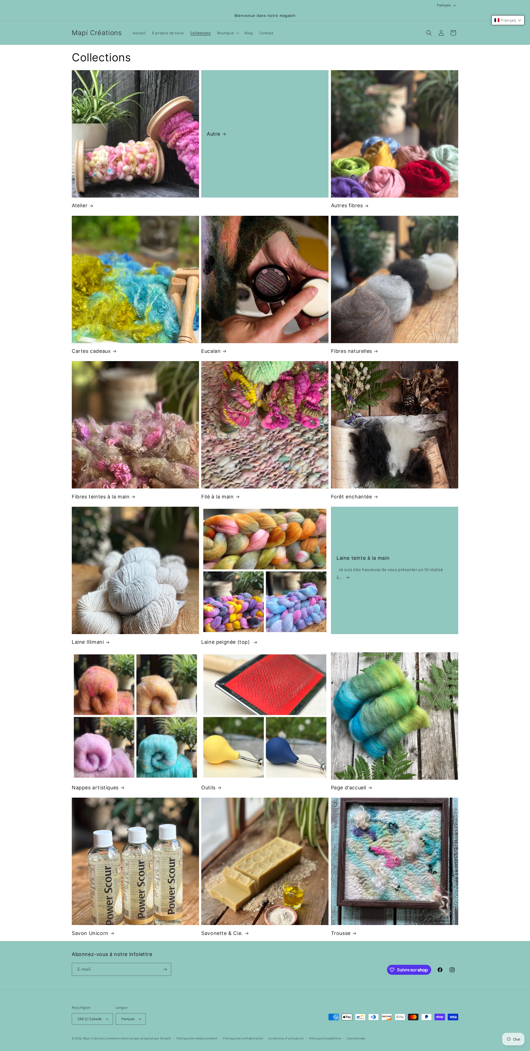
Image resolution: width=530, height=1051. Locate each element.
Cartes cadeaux (91, 351)
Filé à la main (217, 497)
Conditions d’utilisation (286, 1038)
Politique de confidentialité (243, 1038)
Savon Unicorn (90, 933)
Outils (208, 787)
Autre (213, 134)
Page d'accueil (348, 787)
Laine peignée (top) (226, 642)
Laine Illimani (88, 642)
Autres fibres (347, 205)
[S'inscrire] (165, 969)
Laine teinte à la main (362, 558)
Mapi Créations (94, 1038)
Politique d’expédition (325, 1038)
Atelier (80, 205)
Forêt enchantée (351, 497)
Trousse (341, 933)
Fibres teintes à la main (100, 497)
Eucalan (211, 351)
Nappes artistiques (95, 787)
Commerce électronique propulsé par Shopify (138, 1038)
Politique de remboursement (197, 1038)
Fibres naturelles (351, 351)
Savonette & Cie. (222, 933)
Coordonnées (356, 1038)
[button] (227, 33)
